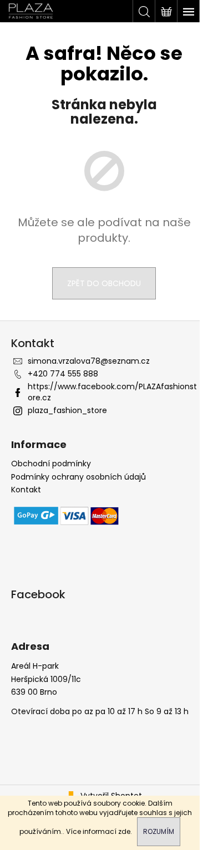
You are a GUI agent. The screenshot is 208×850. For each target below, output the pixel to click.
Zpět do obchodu (104, 283)
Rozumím (158, 831)
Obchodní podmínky (51, 464)
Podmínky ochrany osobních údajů (78, 477)
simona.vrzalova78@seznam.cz (89, 361)
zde (124, 831)
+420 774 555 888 (63, 373)
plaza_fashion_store (67, 410)
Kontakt (26, 490)
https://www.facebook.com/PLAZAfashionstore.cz (112, 392)
